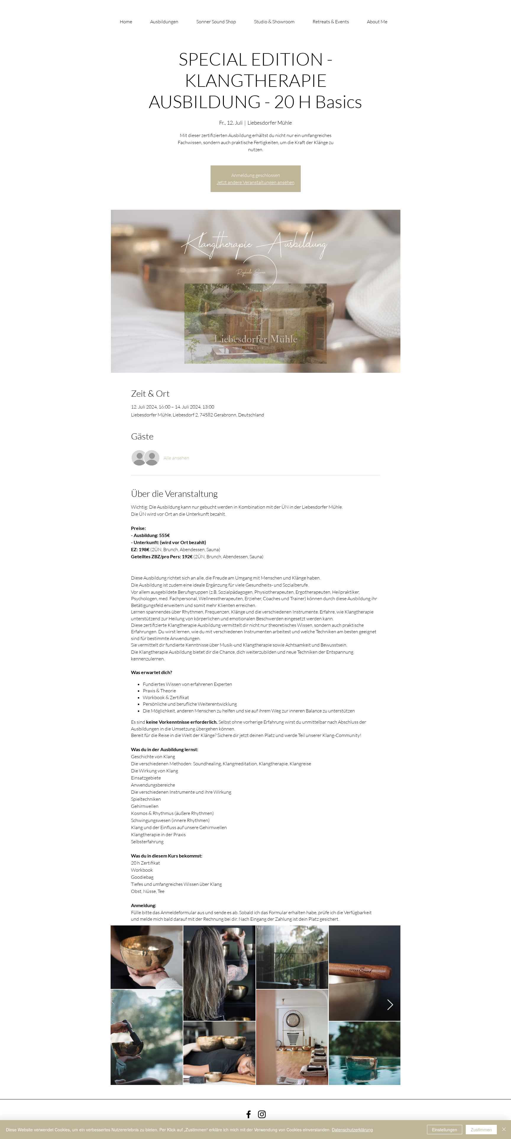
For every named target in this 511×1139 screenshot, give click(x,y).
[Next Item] (390, 1005)
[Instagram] (262, 1114)
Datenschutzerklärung (352, 1130)
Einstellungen (444, 1130)
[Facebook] (248, 1114)
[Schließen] (503, 1129)
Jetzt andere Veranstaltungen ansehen (256, 182)
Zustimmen (481, 1130)
